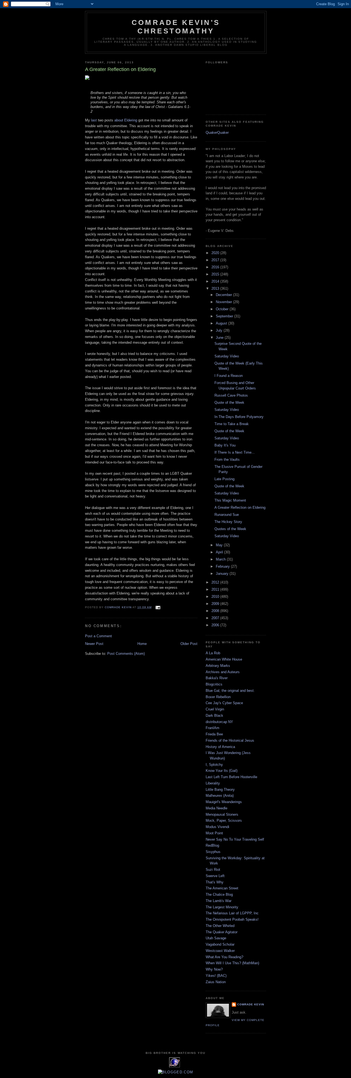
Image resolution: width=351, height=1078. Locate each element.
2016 (215, 267)
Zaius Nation (216, 982)
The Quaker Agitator (221, 932)
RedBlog (212, 845)
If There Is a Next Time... (234, 452)
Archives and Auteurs (223, 672)
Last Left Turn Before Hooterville (231, 777)
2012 (215, 582)
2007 (215, 618)
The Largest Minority (222, 907)
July (219, 330)
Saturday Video (226, 356)
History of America (220, 747)
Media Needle (216, 808)
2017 (215, 260)
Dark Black (214, 715)
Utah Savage (216, 938)
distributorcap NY (219, 722)
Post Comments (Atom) (126, 654)
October (223, 309)
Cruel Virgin (215, 709)
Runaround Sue (226, 515)
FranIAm (212, 728)
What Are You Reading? (224, 957)
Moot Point (214, 833)
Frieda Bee (214, 734)
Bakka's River (217, 678)
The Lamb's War (218, 901)
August (222, 323)
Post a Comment (98, 636)
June (220, 337)
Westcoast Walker (220, 951)
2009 (215, 604)
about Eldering (125, 120)
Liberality (213, 783)
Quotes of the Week (230, 529)
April (220, 552)
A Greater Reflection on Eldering (239, 507)
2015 (215, 274)
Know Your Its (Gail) (221, 771)
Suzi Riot (213, 869)
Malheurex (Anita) (220, 795)
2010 (215, 597)
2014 (215, 281)
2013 (215, 288)
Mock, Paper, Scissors (224, 820)
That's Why (214, 882)
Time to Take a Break (231, 424)
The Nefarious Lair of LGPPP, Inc (232, 913)
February (223, 566)
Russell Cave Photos (231, 395)
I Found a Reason (228, 376)
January (223, 573)
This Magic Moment (230, 500)
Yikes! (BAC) (216, 976)
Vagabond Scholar (220, 944)
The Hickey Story (228, 522)
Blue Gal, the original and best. (230, 691)
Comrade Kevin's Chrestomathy (176, 26)
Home (142, 644)
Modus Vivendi (217, 827)
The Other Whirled (220, 926)
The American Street (222, 888)
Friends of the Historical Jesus (230, 740)
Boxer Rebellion (218, 697)
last (94, 120)
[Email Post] (158, 607)
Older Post (188, 644)
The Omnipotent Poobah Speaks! (232, 919)
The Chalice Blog (219, 894)
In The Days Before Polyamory (239, 417)
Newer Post (94, 644)
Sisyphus (213, 852)
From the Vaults (227, 459)
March (221, 559)
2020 (215, 253)
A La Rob (213, 653)
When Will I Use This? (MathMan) (232, 963)
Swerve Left (215, 876)
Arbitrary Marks (218, 666)
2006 (215, 625)
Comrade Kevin (250, 1004)
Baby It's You (225, 445)
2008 (215, 611)
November (224, 302)
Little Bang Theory (220, 789)
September (225, 316)
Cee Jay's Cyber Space (224, 703)
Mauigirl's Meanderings (224, 802)
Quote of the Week (229, 402)
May (220, 545)
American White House (224, 659)
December (224, 295)
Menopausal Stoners (222, 814)
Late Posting (224, 479)
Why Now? (214, 969)
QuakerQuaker (217, 132)
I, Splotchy (214, 765)
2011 (215, 589)
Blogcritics (214, 684)
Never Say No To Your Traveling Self (235, 839)
